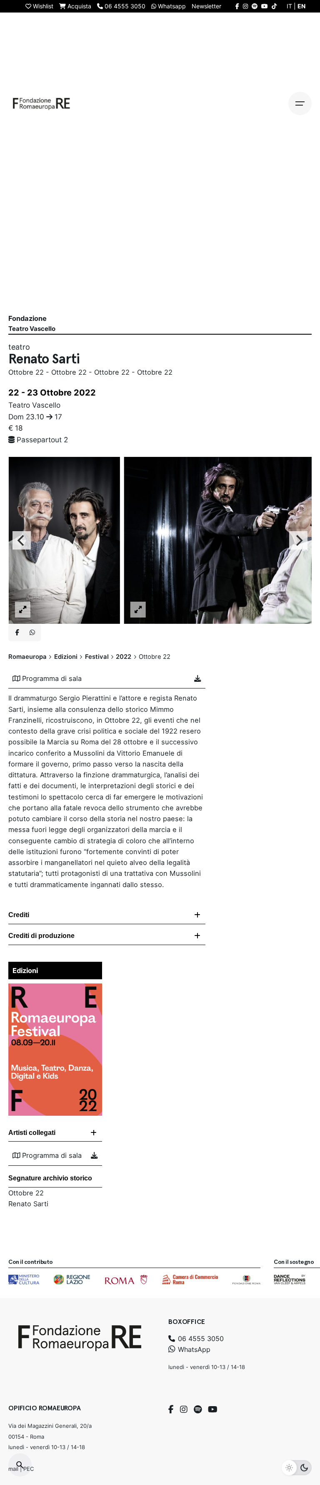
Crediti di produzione (41, 935)
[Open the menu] (300, 103)
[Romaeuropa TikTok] (274, 6)
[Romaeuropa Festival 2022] (55, 989)
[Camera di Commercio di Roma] (190, 1280)
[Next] (298, 540)
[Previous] (21, 540)
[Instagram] (184, 1409)
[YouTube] (213, 1409)
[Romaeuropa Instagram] (245, 6)
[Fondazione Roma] (246, 1280)
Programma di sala (52, 678)
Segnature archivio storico (50, 1178)
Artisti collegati (31, 1132)
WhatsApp (193, 1349)
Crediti (18, 914)
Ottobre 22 (26, 1193)
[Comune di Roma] (126, 1280)
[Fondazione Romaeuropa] (41, 103)
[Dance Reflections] (289, 1280)
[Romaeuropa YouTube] (264, 6)
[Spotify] (198, 1409)
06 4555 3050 (200, 1338)
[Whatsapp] (32, 632)
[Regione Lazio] (72, 1280)
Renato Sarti (28, 1204)
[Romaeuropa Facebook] (237, 6)
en (301, 6)
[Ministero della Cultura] (23, 1280)
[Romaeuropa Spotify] (255, 6)
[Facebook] (171, 1409)
